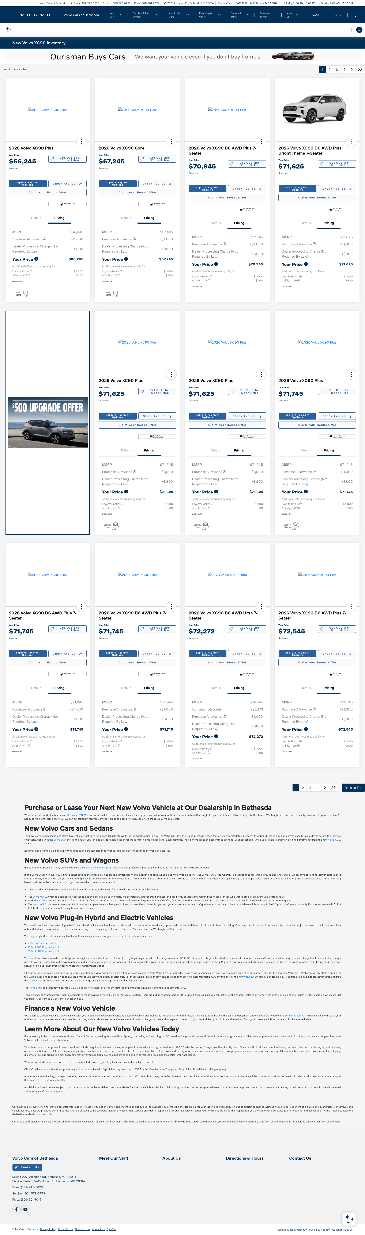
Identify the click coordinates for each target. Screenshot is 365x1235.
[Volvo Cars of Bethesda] (57, 14)
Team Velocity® (298, 1229)
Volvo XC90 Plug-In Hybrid (43, 950)
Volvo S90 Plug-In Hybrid (42, 943)
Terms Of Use (65, 1229)
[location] (165, 3)
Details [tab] (36, 218)
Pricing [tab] (59, 218)
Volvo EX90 (35, 987)
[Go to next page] (351, 69)
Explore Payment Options (28, 183)
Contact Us (29, 1167)
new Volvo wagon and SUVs (100, 867)
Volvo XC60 (45, 900)
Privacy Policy (48, 1229)
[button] (81, 142)
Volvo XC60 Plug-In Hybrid (43, 947)
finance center (295, 1015)
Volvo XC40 (39, 896)
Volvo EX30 (251, 976)
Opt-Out (111, 1229)
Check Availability (67, 183)
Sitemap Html (82, 1229)
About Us (171, 1157)
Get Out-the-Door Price (70, 159)
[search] (354, 15)
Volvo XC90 (39, 904)
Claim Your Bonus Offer (48, 192)
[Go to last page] (360, 69)
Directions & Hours (245, 1157)
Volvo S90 (334, 839)
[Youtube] (25, 1209)
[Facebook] (16, 1209)
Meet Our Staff (113, 1157)
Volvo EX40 (35, 980)
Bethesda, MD (75, 815)
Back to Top (353, 787)
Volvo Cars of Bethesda (25, 1229)
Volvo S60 (60, 839)
